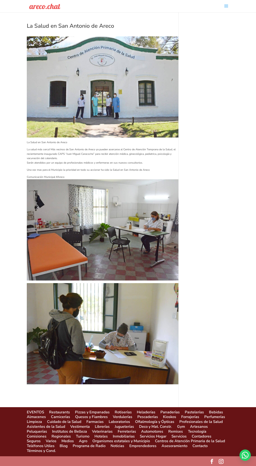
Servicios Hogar (153, 436)
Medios (67, 441)
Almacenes (36, 416)
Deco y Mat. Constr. (155, 426)
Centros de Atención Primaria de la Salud (190, 441)
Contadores (201, 436)
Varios (51, 441)
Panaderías (170, 412)
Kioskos (169, 416)
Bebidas (216, 412)
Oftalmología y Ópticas (154, 421)
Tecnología (197, 431)
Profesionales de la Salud (201, 421)
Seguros (34, 441)
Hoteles (101, 436)
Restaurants (59, 412)
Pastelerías (194, 412)
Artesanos (199, 426)
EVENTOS (35, 412)
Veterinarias (102, 431)
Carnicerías (60, 416)
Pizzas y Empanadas (92, 412)
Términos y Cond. (41, 450)
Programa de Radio (89, 445)
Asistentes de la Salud (46, 426)
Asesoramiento (174, 445)
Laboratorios (119, 421)
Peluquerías (37, 431)
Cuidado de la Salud (64, 421)
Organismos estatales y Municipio (121, 441)
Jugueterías (124, 426)
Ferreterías (127, 431)
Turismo (82, 436)
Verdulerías (122, 416)
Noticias (117, 445)
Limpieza (34, 421)
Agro (83, 441)
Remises (175, 431)
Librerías (102, 426)
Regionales (61, 436)
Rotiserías (123, 412)
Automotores (152, 431)
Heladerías (146, 412)
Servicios (179, 436)
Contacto (200, 445)
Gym (181, 426)
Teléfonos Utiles (41, 445)
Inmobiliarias (124, 436)
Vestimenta (80, 426)
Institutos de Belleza (69, 431)
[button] (245, 455)
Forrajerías (190, 416)
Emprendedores (142, 445)
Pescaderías (147, 416)
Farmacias (95, 421)
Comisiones (36, 436)
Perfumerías (214, 416)
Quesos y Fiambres (91, 416)
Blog (64, 445)
